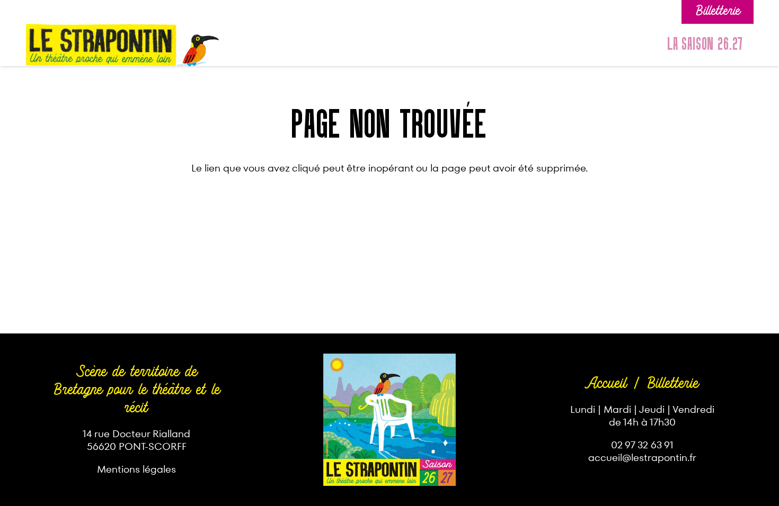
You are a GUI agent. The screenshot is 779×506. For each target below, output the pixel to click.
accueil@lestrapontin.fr (642, 457)
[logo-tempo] (100, 45)
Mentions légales (136, 469)
